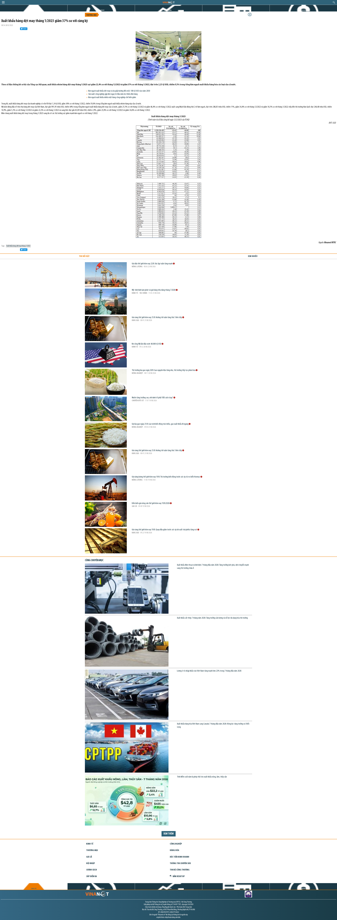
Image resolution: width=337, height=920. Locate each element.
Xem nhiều (252, 256)
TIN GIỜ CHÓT (101, 10)
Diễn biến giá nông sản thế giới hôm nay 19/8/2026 (151, 503)
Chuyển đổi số (138, 401)
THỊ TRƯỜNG (168, 10)
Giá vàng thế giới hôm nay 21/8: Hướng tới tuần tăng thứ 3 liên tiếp (157, 317)
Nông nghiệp (137, 373)
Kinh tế (135, 347)
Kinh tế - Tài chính (139, 293)
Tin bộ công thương (179, 870)
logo (168, 2)
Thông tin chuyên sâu (180, 863)
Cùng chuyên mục (94, 560)
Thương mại (91, 15)
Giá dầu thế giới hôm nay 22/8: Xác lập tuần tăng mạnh (152, 263)
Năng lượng (137, 267)
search (334, 2)
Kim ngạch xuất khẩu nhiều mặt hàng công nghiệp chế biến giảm (112, 97)
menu (3, 2)
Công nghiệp (176, 844)
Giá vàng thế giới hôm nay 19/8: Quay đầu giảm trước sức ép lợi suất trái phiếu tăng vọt (164, 529)
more (174, 263)
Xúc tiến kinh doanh (179, 857)
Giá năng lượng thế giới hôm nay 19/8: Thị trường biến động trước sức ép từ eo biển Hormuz (166, 477)
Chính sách (91, 870)
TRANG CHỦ (33, 10)
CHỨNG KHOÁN (303, 10)
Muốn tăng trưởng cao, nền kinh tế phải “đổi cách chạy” (153, 397)
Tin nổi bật (84, 256)
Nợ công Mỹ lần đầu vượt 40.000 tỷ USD (147, 344)
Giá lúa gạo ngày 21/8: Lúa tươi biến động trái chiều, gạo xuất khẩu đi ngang (160, 424)
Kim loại (135, 320)
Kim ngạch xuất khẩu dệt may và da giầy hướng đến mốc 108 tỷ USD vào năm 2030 (119, 91)
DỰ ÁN (236, 10)
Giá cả (134, 506)
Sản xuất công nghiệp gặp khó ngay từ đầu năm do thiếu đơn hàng (113, 94)
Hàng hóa (174, 850)
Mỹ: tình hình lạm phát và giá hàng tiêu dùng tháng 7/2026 (154, 290)
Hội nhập (90, 863)
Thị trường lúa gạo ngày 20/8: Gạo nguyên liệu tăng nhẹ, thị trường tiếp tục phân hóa (164, 370)
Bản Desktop (179, 876)
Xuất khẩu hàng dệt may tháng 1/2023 (18, 246)
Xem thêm (168, 833)
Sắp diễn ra (91, 876)
